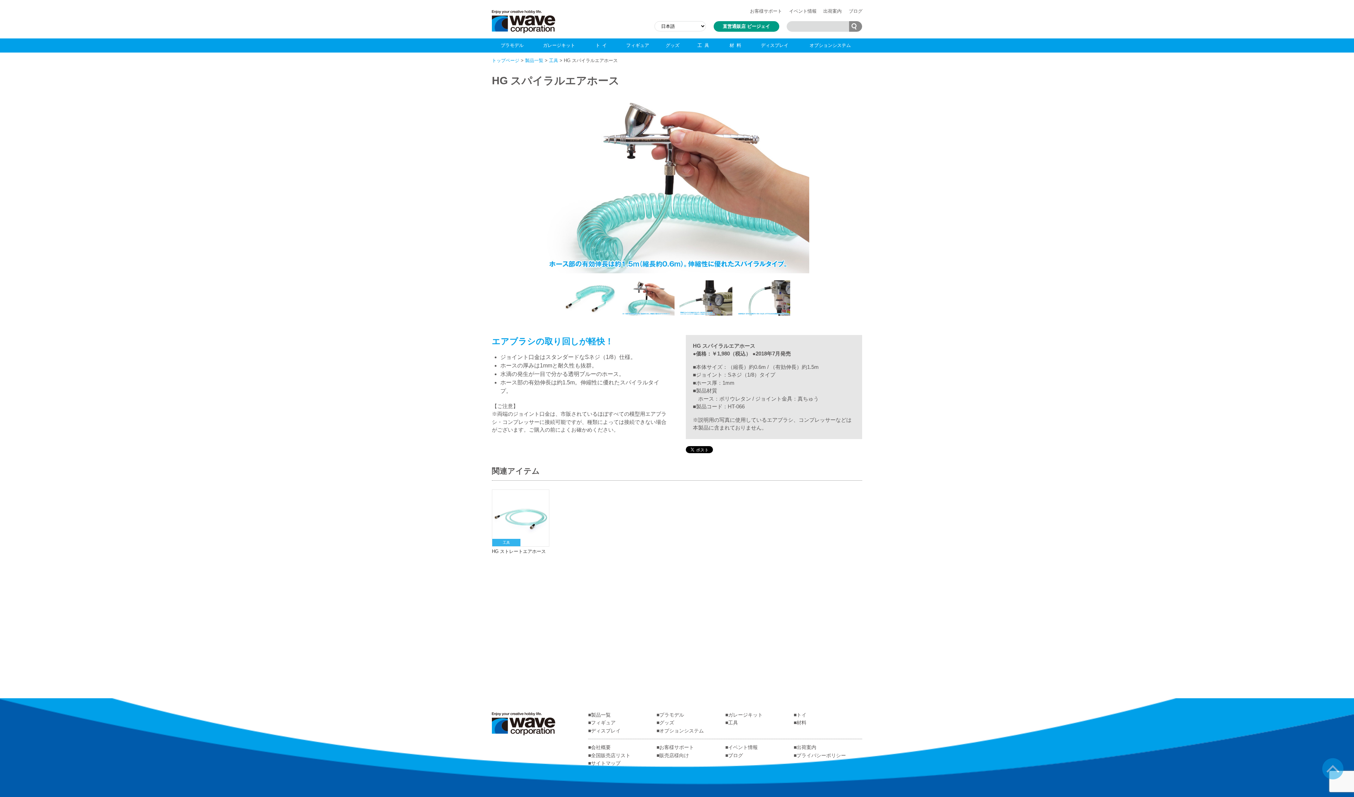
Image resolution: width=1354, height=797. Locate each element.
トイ (602, 45)
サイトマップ (606, 763)
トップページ (505, 60)
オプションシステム (830, 45)
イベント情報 (803, 11)
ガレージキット (559, 45)
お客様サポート (766, 11)
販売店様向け (674, 755)
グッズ (672, 45)
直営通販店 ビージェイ (746, 26)
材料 (736, 45)
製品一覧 (534, 60)
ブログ (855, 11)
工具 (704, 45)
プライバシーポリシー (821, 755)
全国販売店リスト (610, 755)
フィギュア (637, 45)
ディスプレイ (774, 45)
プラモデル (512, 45)
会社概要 (601, 747)
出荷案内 (832, 11)
